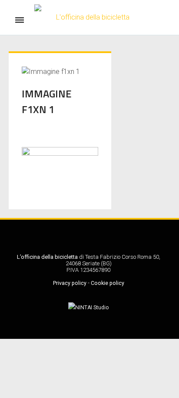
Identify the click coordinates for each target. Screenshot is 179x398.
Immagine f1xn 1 (47, 101)
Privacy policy (69, 283)
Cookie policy (107, 283)
